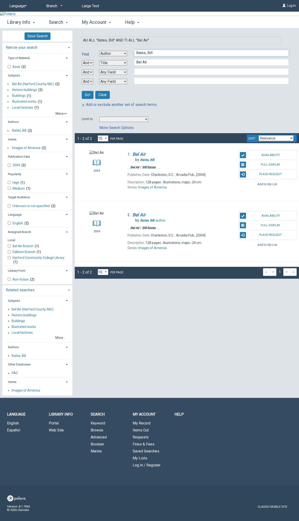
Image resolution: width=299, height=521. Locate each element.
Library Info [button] (19, 22)
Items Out (141, 430)
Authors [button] (13, 122)
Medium (19, 188)
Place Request (270, 174)
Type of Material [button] (19, 58)
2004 (17, 165)
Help (179, 414)
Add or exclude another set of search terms (121, 104)
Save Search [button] (37, 36)
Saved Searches (146, 451)
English (18, 223)
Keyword (98, 423)
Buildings (18, 96)
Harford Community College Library (38, 258)
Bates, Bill (19, 130)
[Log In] (284, 5)
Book (17, 67)
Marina (96, 451)
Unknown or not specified (31, 206)
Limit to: (88, 119)
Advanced (99, 437)
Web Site (56, 430)
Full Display (270, 164)
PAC (15, 373)
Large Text (90, 6)
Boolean (97, 444)
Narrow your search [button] (21, 47)
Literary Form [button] (16, 270)
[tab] (37, 47)
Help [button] (130, 22)
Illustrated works (24, 102)
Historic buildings (24, 90)
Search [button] (56, 22)
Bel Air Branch (23, 246)
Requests (141, 437)
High (16, 182)
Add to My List (267, 184)
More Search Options (116, 127)
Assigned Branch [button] (19, 232)
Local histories (22, 107)
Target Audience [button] (19, 197)
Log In (291, 5)
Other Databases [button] (19, 364)
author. (153, 220)
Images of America (26, 148)
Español (13, 430)
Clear (102, 95)
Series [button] (12, 139)
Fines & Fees (143, 444)
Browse (97, 430)
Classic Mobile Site (272, 506)
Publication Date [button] (19, 156)
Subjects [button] (14, 75)
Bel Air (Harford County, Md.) (33, 84)
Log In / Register (146, 465)
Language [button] (14, 214)
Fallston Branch (24, 252)
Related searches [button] (20, 290)
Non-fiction (21, 279)
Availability (270, 155)
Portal (54, 423)
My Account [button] (95, 22)
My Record (141, 423)
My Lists (140, 458)
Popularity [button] (14, 174)
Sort (252, 138)
